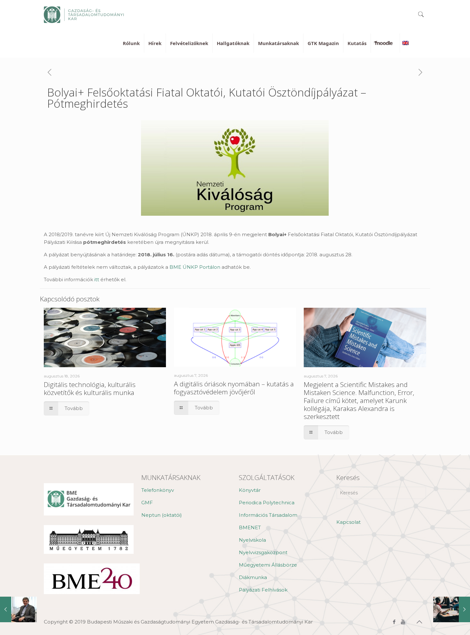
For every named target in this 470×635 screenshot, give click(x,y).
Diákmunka (253, 577)
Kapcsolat (348, 522)
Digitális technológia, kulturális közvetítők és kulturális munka (90, 388)
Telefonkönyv (157, 490)
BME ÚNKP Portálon (194, 267)
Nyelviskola (252, 540)
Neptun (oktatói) (161, 515)
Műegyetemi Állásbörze (268, 565)
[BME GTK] (84, 14)
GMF (147, 502)
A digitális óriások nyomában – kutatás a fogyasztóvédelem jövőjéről (234, 387)
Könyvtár (250, 490)
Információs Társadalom (268, 515)
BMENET (250, 527)
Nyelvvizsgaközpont (263, 552)
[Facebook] (394, 622)
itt (96, 279)
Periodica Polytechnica (266, 502)
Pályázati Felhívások (263, 590)
